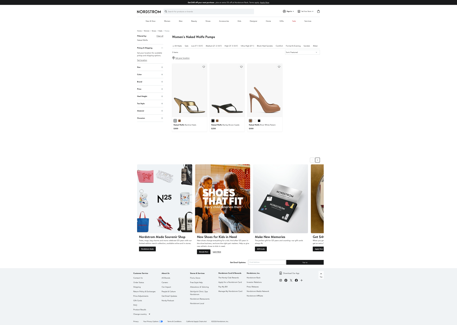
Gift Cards (261, 249)
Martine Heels (185, 124)
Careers (165, 282)
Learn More (217, 252)
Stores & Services (197, 273)
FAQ (135, 305)
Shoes (208, 21)
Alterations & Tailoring (199, 287)
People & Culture (169, 291)
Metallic (316, 45)
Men (181, 21)
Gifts (282, 21)
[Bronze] (175, 121)
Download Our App (291, 273)
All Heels (178, 45)
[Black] (213, 121)
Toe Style (141, 103)
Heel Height (142, 96)
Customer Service (140, 273)
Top (321, 277)
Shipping (137, 287)
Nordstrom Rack (253, 277)
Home (268, 21)
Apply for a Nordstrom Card (230, 282)
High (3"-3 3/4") (231, 45)
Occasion (141, 118)
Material (140, 110)
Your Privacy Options (150, 321)
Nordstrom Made (147, 249)
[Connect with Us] (301, 280)
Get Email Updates (169, 296)
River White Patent (262, 124)
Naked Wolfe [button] (142, 40)
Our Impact (166, 287)
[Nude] (250, 121)
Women (167, 21)
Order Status (138, 282)
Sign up (305, 262)
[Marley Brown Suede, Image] (227, 90)
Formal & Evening (293, 45)
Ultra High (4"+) (247, 45)
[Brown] (217, 121)
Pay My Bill (223, 286)
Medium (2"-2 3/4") (214, 45)
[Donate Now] (222, 198)
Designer (253, 21)
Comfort (279, 45)
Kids (239, 21)
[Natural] (179, 121)
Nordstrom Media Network (258, 291)
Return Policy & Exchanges (144, 291)
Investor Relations (254, 282)
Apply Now (264, 2)
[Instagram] (280, 280)
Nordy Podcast (168, 300)
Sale (294, 21)
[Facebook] (296, 280)
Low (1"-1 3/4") (197, 45)
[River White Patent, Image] (264, 90)
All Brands (166, 277)
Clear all (159, 36)
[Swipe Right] (317, 160)
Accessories (224, 21)
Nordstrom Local (197, 303)
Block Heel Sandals (265, 45)
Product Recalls (139, 309)
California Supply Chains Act (196, 321)
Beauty (194, 21)
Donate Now (203, 252)
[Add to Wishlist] (203, 67)
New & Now (150, 21)
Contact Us (138, 277)
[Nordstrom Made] (164, 198)
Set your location (182, 58)
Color (139, 74)
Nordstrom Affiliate (255, 295)
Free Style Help (196, 282)
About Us (165, 273)
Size (138, 67)
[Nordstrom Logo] (149, 11)
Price (139, 89)
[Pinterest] (285, 280)
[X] (291, 280)
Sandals (307, 45)
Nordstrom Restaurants (200, 298)
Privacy (136, 321)
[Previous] (173, 45)
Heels (160, 31)
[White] (255, 121)
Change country (140, 314)
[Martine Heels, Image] (189, 90)
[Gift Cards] (280, 198)
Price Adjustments (140, 296)
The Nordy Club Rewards (228, 277)
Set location (142, 60)
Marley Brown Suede (225, 124)
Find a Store (195, 277)
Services (307, 21)
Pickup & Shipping (144, 47)
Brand (139, 81)
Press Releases (253, 286)
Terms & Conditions (174, 321)
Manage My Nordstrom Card (230, 291)
